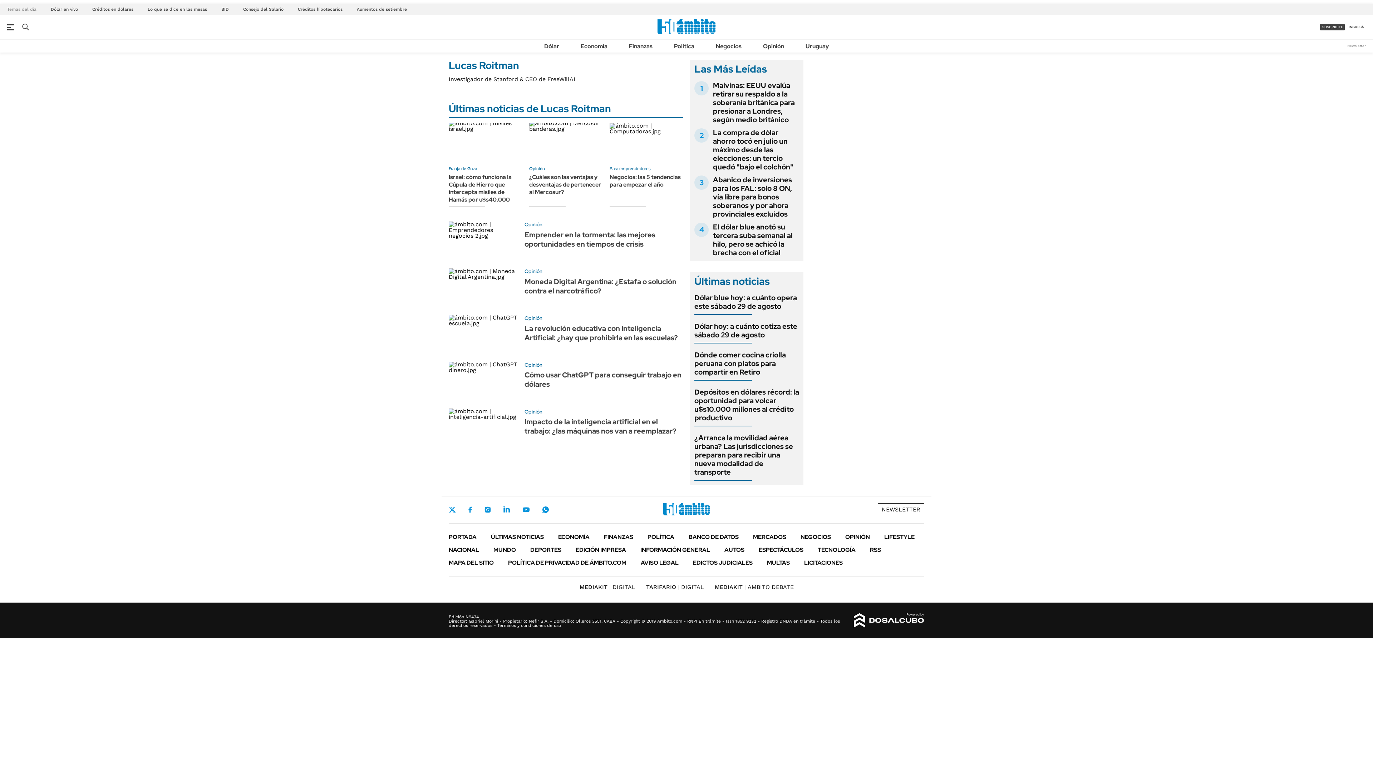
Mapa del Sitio (471, 562)
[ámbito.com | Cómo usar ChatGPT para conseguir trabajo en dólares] (484, 381)
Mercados (769, 537)
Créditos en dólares (112, 9)
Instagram (487, 509)
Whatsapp (545, 509)
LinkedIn (506, 509)
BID (225, 9)
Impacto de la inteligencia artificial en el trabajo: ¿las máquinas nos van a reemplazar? (600, 426)
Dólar (551, 46)
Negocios (729, 46)
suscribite (1332, 27)
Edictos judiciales (723, 562)
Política (684, 46)
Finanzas (641, 46)
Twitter (452, 510)
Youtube (526, 510)
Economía (594, 46)
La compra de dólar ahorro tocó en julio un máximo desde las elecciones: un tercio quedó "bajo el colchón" (753, 150)
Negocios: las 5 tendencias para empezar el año (645, 180)
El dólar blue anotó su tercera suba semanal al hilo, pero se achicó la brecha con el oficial (753, 239)
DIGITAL (607, 587)
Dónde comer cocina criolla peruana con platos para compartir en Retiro (740, 363)
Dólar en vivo (64, 9)
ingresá (1356, 27)
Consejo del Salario (263, 9)
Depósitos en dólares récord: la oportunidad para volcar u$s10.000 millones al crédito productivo (746, 404)
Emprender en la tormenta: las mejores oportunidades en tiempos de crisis (590, 239)
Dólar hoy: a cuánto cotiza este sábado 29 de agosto (745, 331)
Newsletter (1356, 46)
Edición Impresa (601, 550)
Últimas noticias (517, 537)
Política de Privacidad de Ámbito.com (567, 562)
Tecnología (837, 550)
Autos (734, 550)
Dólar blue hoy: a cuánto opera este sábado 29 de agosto (745, 302)
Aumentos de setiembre (382, 9)
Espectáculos (781, 550)
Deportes (545, 550)
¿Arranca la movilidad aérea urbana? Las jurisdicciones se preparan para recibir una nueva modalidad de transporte (743, 455)
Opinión (773, 46)
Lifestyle (899, 537)
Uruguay (817, 46)
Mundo (504, 550)
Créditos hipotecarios (320, 9)
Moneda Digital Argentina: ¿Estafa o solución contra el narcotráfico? (600, 286)
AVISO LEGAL (660, 562)
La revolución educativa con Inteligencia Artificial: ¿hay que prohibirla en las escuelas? (601, 333)
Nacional (464, 550)
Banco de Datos (714, 537)
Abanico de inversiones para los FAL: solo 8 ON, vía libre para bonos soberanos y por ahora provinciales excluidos (752, 197)
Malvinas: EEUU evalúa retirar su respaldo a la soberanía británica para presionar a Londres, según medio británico (754, 102)
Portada (463, 537)
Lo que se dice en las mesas (177, 9)
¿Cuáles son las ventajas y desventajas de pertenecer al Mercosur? (565, 184)
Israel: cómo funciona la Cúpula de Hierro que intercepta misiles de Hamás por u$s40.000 (480, 188)
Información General (675, 550)
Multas (778, 562)
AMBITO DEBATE (754, 587)
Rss (875, 550)
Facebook (470, 509)
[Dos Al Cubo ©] (889, 620)
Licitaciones (823, 562)
